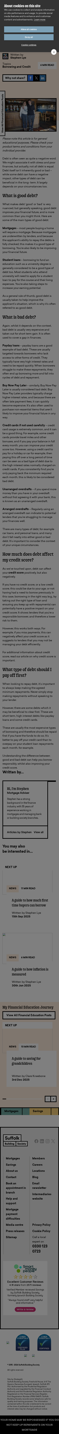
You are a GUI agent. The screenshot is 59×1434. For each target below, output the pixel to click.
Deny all (29, 37)
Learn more (39, 20)
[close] (54, 52)
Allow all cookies (29, 29)
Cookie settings (28, 45)
